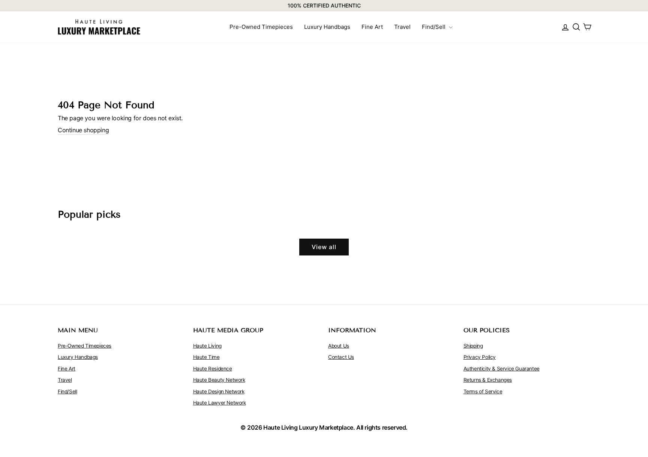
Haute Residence (212, 369)
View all (324, 247)
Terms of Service (483, 391)
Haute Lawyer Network (219, 403)
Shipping (473, 346)
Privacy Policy (480, 357)
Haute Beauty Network (219, 380)
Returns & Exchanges (488, 380)
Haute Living (207, 346)
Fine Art (372, 26)
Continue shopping (83, 130)
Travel (402, 26)
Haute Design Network (218, 391)
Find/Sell (434, 26)
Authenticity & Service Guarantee (502, 369)
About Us (338, 346)
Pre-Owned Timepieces (261, 26)
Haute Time (206, 357)
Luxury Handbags (327, 26)
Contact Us (341, 357)
